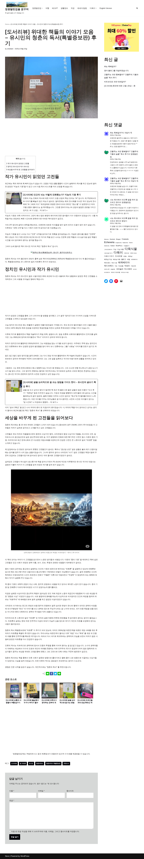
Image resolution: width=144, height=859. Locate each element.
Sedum (112, 246)
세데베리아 (134, 259)
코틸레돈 (112, 269)
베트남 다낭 (108, 259)
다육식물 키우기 (108, 253)
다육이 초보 (133, 253)
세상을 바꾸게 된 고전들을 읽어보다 (20, 169)
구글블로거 (126, 245)
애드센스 (107, 263)
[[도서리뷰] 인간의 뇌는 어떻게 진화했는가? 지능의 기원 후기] (51, 202)
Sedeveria (106, 245)
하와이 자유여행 (115, 272)
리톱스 (125, 256)
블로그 (123, 259)
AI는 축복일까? (110, 67)
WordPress (119, 246)
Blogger (118, 239)
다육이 (118, 252)
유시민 (31, 763)
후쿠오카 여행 (125, 272)
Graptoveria (118, 242)
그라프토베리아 (108, 249)
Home (7, 24)
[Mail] (121, 281)
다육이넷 (126, 253)
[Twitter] (106, 281)
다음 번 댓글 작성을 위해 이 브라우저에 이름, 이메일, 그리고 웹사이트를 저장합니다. (45, 831)
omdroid (10, 49)
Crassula (125, 239)
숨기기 (22, 159)
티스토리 (128, 269)
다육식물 (131, 248)
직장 (72, 8)
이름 (11, 791)
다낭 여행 (120, 249)
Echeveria (109, 242)
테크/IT (55, 8)
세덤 (128, 259)
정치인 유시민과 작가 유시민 (17, 166)
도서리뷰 (14, 763)
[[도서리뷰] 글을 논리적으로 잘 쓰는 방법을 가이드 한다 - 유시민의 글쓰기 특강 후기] (51, 392)
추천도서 (66, 763)
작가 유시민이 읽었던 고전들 (17, 163)
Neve (7, 856)
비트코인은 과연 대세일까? (115, 82)
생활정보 (64, 8)
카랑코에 (133, 266)
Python (131, 242)
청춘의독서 (39, 763)
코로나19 (106, 269)
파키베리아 (107, 272)
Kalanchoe (125, 242)
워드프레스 (109, 266)
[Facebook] (111, 281)
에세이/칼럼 (82, 8)
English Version (106, 8)
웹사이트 (70, 791)
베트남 (130, 256)
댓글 (11, 801)
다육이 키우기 (109, 256)
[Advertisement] (51, 140)
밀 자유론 (23, 763)
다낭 (114, 249)
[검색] (137, 8)
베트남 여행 (116, 259)
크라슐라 (119, 269)
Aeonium (112, 239)
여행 (47, 8)
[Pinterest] (116, 281)
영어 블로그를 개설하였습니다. (116, 71)
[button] (42, 8)
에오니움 (114, 263)
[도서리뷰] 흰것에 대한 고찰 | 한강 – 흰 (119, 86)
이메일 (41, 791)
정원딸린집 (126, 202)
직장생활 (120, 266)
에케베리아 (124, 262)
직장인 (127, 266)
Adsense (106, 239)
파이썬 (135, 269)
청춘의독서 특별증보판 (53, 763)
